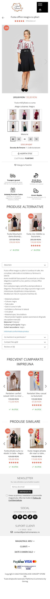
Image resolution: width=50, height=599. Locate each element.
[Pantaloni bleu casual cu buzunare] (36, 381)
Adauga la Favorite (24, 165)
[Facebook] (15, 517)
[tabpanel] (25, 59)
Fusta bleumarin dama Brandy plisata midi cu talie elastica (14, 235)
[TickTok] (30, 517)
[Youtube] (25, 517)
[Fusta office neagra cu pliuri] (25, 59)
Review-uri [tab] (9, 347)
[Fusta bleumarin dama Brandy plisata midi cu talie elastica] (14, 222)
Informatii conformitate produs (16, 331)
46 (25, 139)
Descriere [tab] (7, 265)
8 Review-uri (30, 21)
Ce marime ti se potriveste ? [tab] (15, 337)
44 (19, 139)
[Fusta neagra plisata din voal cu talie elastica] (36, 438)
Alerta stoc (26, 153)
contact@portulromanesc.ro (26, 532)
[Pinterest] (20, 517)
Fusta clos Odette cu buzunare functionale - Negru (36, 235)
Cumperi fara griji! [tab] (11, 342)
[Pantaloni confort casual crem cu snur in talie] (13, 381)
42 (13, 139)
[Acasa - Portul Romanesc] (17, 7)
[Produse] (40, 5)
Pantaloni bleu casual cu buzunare (36, 394)
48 (30, 139)
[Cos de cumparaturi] (40, 10)
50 (36, 139)
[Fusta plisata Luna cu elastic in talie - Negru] (13, 438)
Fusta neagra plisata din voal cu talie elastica (37, 452)
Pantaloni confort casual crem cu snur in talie (13, 394)
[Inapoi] (2, 18)
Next (46, 61)
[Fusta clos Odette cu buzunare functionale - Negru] (35, 222)
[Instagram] (35, 517)
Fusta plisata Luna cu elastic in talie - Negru (13, 452)
